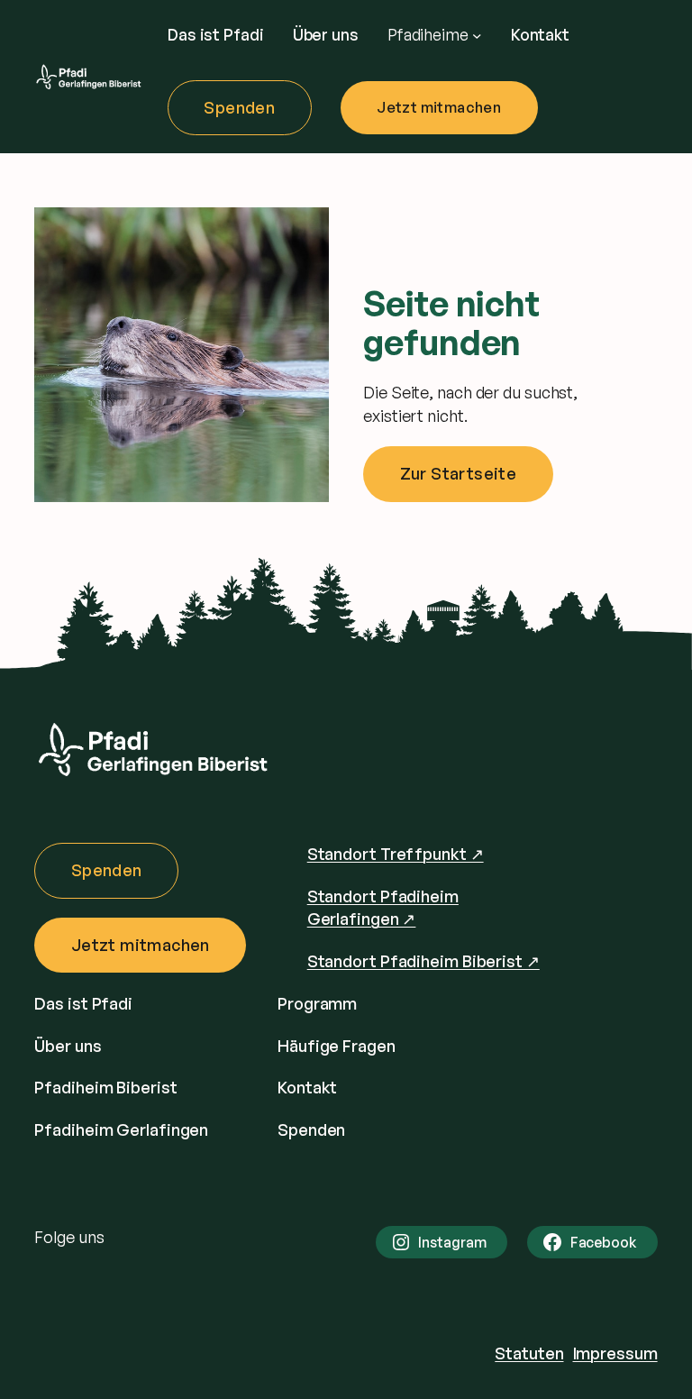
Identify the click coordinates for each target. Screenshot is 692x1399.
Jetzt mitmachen (439, 107)
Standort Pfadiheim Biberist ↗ (423, 961)
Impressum (615, 1353)
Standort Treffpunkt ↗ (395, 854)
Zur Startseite (458, 473)
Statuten (529, 1353)
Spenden (239, 107)
